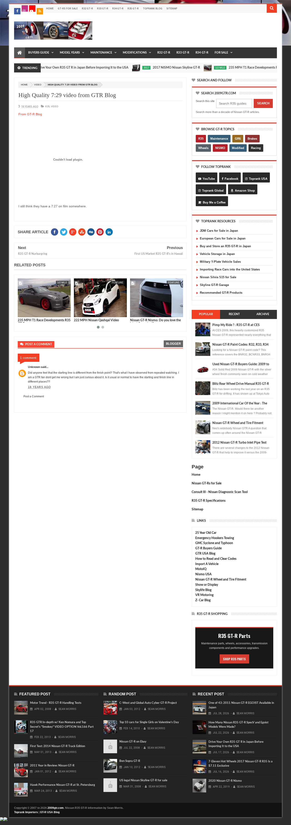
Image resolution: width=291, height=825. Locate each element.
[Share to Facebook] (22, 313)
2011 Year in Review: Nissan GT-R (52, 765)
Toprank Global (213, 190)
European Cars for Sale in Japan (223, 238)
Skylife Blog (203, 590)
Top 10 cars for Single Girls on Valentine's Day (149, 722)
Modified (238, 148)
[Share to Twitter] (27, 313)
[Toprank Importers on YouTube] (32, 8)
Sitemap (171, 8)
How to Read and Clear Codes (215, 558)
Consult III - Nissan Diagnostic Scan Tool (220, 492)
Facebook (231, 178)
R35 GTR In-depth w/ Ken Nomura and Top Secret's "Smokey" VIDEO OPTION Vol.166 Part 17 (62, 726)
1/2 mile (202, 67)
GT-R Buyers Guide (208, 548)
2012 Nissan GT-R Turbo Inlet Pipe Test (239, 442)
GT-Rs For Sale (68, 8)
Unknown (34, 367)
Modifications (135, 52)
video (37, 84)
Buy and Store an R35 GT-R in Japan (225, 246)
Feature (61, 282)
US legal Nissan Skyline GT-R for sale (143, 780)
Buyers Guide (38, 52)
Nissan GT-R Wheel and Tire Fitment (237, 423)
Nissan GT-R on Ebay (132, 741)
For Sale (221, 52)
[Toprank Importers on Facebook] (17, 11)
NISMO (220, 148)
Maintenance (101, 52)
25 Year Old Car (205, 533)
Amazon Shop (245, 190)
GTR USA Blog (205, 553)
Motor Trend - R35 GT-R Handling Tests (55, 703)
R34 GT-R (117, 8)
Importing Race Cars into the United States (230, 269)
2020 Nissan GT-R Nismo (225, 780)
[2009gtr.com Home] (19, 52)
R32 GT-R (87, 8)
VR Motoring (204, 595)
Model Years (70, 52)
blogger (173, 343)
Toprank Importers (26, 812)
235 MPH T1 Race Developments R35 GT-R (241, 67)
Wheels (203, 148)
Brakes (252, 138)
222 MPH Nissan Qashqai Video (40, 320)
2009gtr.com (56, 808)
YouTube (209, 178)
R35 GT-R (133, 8)
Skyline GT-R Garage (214, 285)
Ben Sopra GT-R (129, 761)
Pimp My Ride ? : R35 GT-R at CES (236, 325)
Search (263, 103)
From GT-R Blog (30, 114)
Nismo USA (203, 574)
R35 (47, 106)
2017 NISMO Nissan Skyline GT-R (158, 67)
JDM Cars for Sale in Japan (219, 230)
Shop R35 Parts (234, 659)
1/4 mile (174, 282)
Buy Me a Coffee (214, 202)
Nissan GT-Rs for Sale (206, 483)
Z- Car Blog (203, 600)
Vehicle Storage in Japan (217, 254)
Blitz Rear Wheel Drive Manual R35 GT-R (240, 384)
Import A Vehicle (206, 564)
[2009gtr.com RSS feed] (40, 11)
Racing (256, 148)
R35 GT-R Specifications (209, 500)
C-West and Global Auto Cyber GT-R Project (148, 703)
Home (50, 8)
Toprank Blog (152, 8)
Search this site (205, 101)
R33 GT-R (102, 8)
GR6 (238, 138)
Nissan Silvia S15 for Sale (218, 277)
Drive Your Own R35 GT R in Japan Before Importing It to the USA (65, 67)
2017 (128, 67)
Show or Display (206, 584)
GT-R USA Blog (50, 812)
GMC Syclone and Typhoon (214, 543)
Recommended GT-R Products (221, 292)
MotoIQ (200, 569)
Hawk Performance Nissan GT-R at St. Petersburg (62, 785)
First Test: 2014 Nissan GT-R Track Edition (57, 746)
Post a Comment (33, 396)
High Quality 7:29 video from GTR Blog (67, 95)
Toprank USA (258, 178)
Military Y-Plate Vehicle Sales (220, 261)
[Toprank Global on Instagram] (25, 8)
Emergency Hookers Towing (214, 538)
